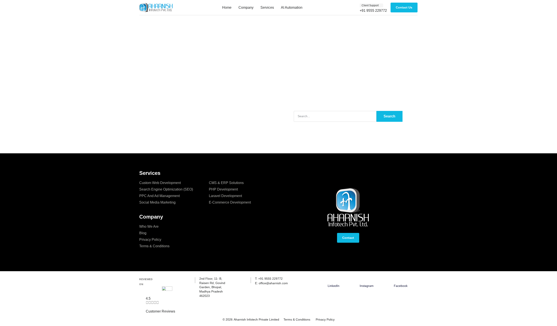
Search (389, 116)
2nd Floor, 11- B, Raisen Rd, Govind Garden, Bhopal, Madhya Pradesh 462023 (212, 287)
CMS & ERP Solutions (226, 183)
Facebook (401, 286)
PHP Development (223, 189)
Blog (142, 233)
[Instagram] (366, 279)
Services (267, 7)
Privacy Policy (150, 239)
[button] (371, 5)
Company (245, 7)
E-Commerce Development (230, 202)
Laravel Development (225, 196)
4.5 (148, 298)
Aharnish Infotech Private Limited (256, 319)
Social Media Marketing (157, 202)
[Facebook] (400, 279)
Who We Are (149, 226)
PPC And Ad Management (159, 196)
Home (227, 7)
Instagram (367, 286)
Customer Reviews (160, 311)
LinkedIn (333, 286)
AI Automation (291, 7)
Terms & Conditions (154, 246)
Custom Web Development (160, 183)
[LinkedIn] (333, 279)
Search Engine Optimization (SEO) (166, 189)
